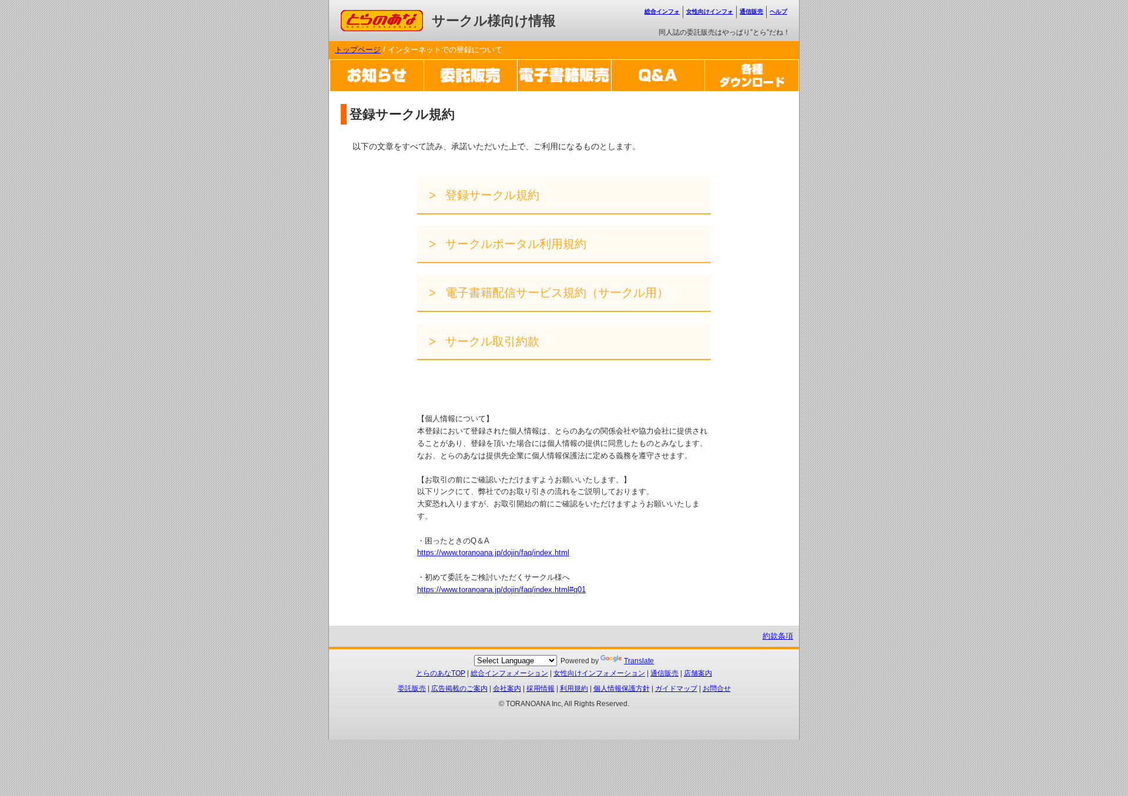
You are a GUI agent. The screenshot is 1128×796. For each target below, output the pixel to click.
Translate (639, 661)
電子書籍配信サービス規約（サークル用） (555, 292)
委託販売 (412, 688)
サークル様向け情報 (494, 20)
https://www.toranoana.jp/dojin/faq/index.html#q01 (501, 589)
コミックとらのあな (375, 15)
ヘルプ (778, 11)
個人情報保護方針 (621, 688)
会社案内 (507, 688)
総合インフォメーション (509, 673)
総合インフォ (662, 11)
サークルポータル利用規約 (514, 243)
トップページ (358, 49)
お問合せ (717, 688)
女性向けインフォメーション (599, 673)
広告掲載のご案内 (459, 688)
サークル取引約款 (490, 341)
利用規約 (574, 688)
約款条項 (778, 636)
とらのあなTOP (440, 673)
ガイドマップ (676, 688)
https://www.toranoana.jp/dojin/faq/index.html (493, 552)
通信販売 (751, 11)
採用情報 (540, 688)
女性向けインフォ (709, 11)
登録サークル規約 (490, 195)
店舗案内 (698, 673)
